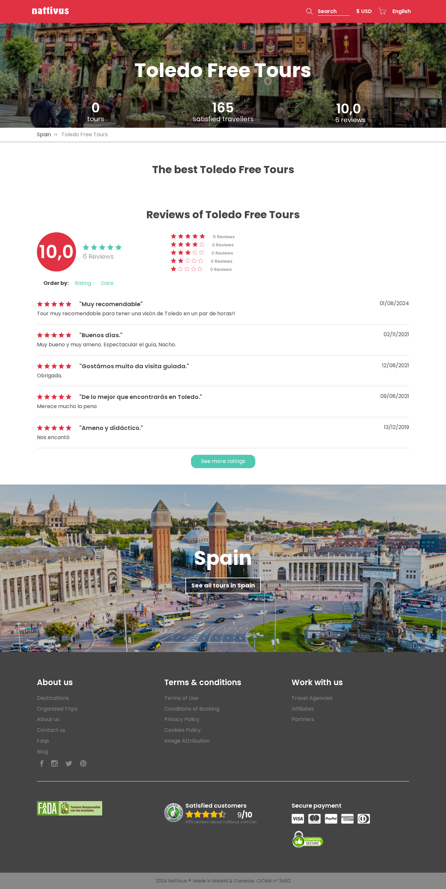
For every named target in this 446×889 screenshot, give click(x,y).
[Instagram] (54, 763)
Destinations (53, 698)
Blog (42, 751)
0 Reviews (223, 245)
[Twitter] (68, 763)
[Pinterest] (83, 763)
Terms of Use (181, 698)
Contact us (51, 730)
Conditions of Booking (191, 709)
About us (48, 719)
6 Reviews (224, 237)
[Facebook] (42, 763)
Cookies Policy (182, 730)
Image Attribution (187, 741)
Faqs (43, 741)
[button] (328, 11)
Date (107, 283)
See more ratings (223, 461)
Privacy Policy (181, 719)
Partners (303, 719)
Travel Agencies (312, 698)
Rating (83, 283)
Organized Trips (57, 709)
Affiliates (303, 709)
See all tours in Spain (223, 585)
